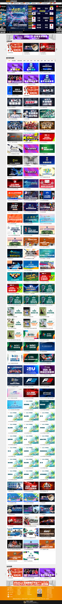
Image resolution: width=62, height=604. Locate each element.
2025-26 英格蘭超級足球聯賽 (45, 374)
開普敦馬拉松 (10, 258)
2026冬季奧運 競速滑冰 (12, 479)
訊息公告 (28, 590)
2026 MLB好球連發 (28, 107)
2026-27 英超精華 (11, 72)
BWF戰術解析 (43, 52)
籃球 (31, 60)
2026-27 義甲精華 (27, 72)
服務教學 (28, 593)
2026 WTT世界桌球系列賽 (13, 212)
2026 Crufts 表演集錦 (12, 328)
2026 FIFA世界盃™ (44, 142)
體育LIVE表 (16, 3)
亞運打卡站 (28, 3)
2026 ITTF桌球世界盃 (28, 223)
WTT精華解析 (43, 514)
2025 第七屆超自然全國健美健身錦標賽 (15, 549)
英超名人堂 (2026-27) (28, 177)
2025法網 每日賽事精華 (12, 561)
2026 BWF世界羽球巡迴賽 (13, 188)
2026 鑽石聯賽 (43, 212)
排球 (49, 60)
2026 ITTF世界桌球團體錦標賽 (30, 212)
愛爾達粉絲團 (49, 589)
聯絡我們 (47, 598)
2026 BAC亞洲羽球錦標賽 (13, 200)
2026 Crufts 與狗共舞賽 (44, 316)
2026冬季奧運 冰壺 (28, 444)
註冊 (47, 1)
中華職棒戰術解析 (11, 514)
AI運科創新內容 (11, 491)
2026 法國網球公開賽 (28, 246)
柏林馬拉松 (10, 537)
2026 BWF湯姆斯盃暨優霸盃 (45, 188)
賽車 (45, 60)
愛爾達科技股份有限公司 (17, 598)
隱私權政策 (19, 593)
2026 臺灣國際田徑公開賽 (29, 258)
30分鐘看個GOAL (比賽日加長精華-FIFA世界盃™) (33, 281)
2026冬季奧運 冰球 (28, 433)
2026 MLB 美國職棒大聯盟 (45, 95)
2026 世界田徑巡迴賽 (12, 223)
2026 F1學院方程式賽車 (12, 398)
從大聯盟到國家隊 (43, 351)
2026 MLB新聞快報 (12, 107)
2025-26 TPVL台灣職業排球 (45, 363)
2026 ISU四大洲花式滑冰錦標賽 (30, 374)
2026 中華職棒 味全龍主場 (29, 130)
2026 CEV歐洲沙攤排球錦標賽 (30, 200)
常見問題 (28, 589)
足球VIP (39, 3)
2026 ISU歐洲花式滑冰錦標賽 (14, 409)
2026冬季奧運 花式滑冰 (12, 421)
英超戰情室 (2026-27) (28, 153)
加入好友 (11, 596)
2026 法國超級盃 (43, 165)
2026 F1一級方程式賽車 (12, 142)
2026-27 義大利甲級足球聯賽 (45, 84)
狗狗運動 (14, 60)
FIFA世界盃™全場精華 (44, 281)
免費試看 (18, 589)
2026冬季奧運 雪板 (44, 467)
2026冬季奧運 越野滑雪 (12, 444)
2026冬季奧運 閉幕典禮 (44, 409)
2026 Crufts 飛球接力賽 (28, 316)
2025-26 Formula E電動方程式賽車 (47, 398)
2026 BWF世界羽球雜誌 (28, 491)
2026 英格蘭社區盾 (44, 153)
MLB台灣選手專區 (43, 107)
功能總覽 (18, 594)
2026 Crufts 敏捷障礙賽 (12, 316)
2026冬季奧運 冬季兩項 (44, 433)
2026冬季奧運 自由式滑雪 (45, 444)
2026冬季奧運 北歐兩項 (28, 456)
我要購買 (22, 3)
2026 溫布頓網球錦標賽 (44, 235)
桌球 (42, 60)
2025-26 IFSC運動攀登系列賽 (30, 537)
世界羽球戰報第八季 (44, 491)
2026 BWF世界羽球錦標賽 (13, 84)
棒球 (24, 60)
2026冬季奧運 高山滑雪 (12, 433)
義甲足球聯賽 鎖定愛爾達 (14, 32)
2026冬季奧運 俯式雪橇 (12, 467)
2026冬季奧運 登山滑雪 (28, 421)
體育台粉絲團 (49, 590)
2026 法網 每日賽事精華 (45, 246)
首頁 (8, 3)
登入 (45, 1)
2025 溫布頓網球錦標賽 (28, 549)
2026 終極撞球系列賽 (12, 281)
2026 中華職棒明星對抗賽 (45, 177)
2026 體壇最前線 (27, 188)
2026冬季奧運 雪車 (44, 421)
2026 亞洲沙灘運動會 (28, 270)
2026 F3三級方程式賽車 (44, 386)
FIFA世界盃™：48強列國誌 (29, 293)
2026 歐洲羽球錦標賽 (44, 200)
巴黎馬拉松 (42, 270)
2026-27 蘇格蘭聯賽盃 (12, 165)
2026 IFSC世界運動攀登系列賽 (14, 235)
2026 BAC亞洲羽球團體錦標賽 (14, 374)
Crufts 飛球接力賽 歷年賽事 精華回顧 (31, 328)
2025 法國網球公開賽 (44, 549)
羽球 (35, 60)
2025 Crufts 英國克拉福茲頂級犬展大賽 (31, 305)
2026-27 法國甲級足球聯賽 (13, 95)
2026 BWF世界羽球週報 (28, 398)
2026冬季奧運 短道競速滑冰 (45, 456)
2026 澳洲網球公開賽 (12, 502)
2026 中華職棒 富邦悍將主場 (13, 130)
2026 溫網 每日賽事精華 (12, 246)
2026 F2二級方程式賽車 (28, 386)
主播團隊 (11, 594)
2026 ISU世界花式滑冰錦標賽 (46, 223)
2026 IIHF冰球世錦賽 (28, 235)
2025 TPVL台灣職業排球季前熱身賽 (31, 526)
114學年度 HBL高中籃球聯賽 (45, 537)
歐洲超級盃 (10, 177)
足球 (28, 60)
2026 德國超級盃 (27, 165)
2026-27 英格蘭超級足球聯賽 (29, 84)
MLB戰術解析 (26, 52)
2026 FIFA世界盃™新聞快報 (13, 293)
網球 (38, 60)
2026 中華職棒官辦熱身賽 (13, 363)
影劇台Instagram (50, 595)
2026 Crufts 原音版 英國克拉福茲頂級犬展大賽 (17, 305)
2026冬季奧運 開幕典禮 (28, 409)
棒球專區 (34, 3)
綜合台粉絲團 (49, 593)
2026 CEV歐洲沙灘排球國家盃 (14, 270)
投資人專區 (11, 592)
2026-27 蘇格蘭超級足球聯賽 (13, 153)
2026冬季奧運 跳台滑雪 (28, 467)
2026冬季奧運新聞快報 (28, 479)
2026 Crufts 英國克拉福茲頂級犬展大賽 (47, 293)
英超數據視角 (26, 514)
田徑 (52, 60)
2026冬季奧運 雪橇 (11, 456)
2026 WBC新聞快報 (12, 351)
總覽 (9, 60)
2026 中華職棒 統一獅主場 (45, 130)
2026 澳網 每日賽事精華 (29, 502)
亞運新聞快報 (10, 52)
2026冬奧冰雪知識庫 (44, 479)
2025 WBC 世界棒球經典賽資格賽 (30, 363)
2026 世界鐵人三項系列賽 (45, 258)
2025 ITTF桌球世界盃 (28, 561)
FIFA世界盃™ (45, 3)
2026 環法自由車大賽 (28, 142)
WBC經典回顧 (27, 351)
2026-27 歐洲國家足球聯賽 (13, 386)
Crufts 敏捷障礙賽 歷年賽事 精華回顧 (47, 328)
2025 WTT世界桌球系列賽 (45, 526)
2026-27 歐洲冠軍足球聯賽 (45, 72)
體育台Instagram (50, 594)
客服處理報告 (29, 594)
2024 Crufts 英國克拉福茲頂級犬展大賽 (47, 305)
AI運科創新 (19, 60)
